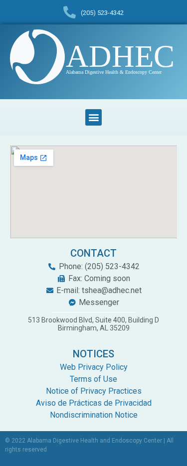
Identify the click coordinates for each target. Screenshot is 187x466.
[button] (93, 117)
